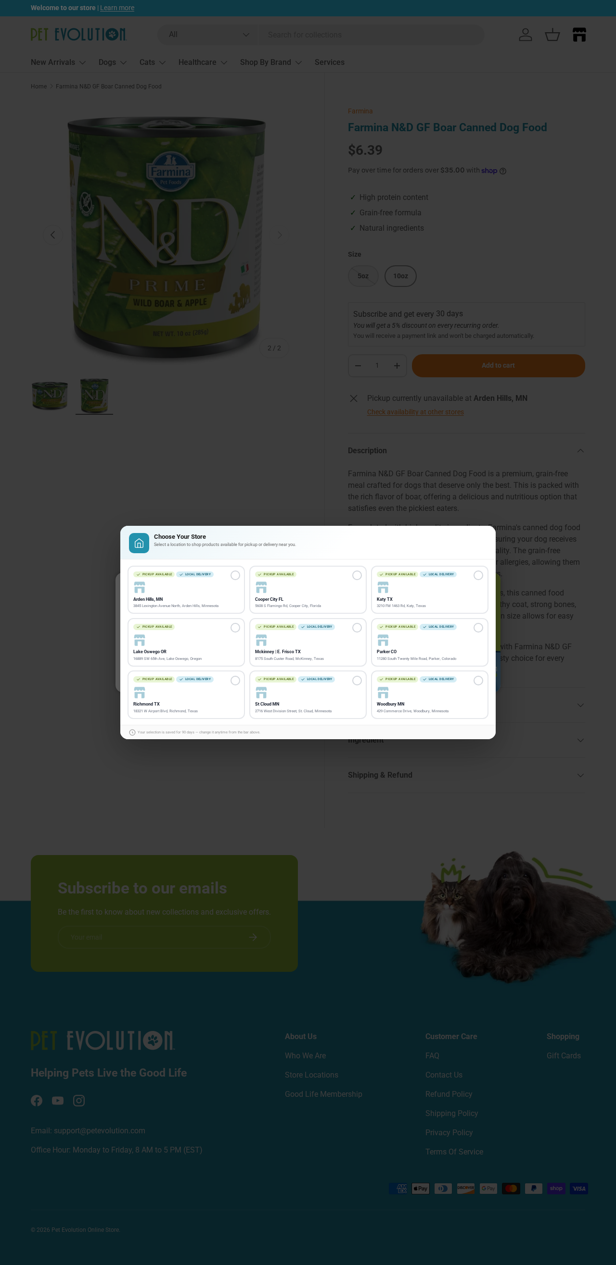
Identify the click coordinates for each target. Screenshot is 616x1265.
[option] (186, 590)
